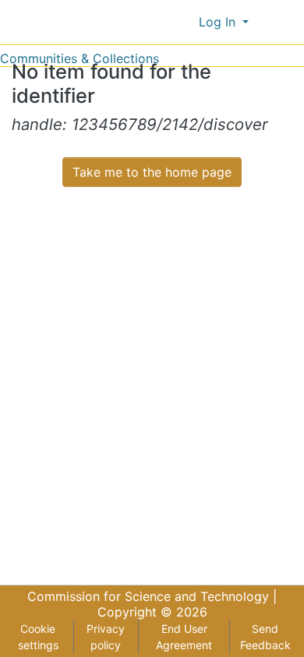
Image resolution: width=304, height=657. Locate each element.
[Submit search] (161, 21)
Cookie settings (38, 637)
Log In (219, 22)
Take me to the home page (152, 172)
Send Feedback (265, 637)
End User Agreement (184, 637)
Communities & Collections (79, 58)
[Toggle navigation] (282, 21)
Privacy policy (106, 637)
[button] (183, 22)
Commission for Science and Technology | (152, 596)
